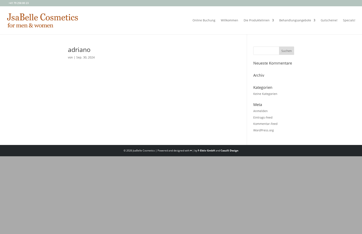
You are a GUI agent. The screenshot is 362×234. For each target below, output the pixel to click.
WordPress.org (263, 130)
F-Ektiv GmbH (206, 150)
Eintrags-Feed (263, 117)
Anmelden (260, 111)
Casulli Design (229, 150)
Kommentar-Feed (265, 124)
